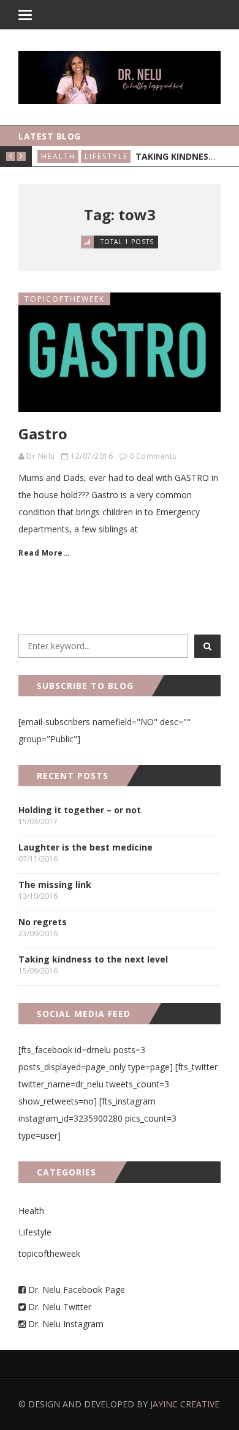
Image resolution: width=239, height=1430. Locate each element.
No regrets (42, 922)
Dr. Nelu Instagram (66, 1324)
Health (58, 156)
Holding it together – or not (79, 810)
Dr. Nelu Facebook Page (75, 1289)
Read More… (43, 553)
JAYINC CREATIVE (184, 1404)
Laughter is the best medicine (85, 847)
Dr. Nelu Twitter (59, 1307)
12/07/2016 (91, 456)
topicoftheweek (65, 299)
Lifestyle (106, 156)
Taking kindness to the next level (93, 959)
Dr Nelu (40, 456)
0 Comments (152, 456)
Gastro (42, 433)
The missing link (54, 884)
